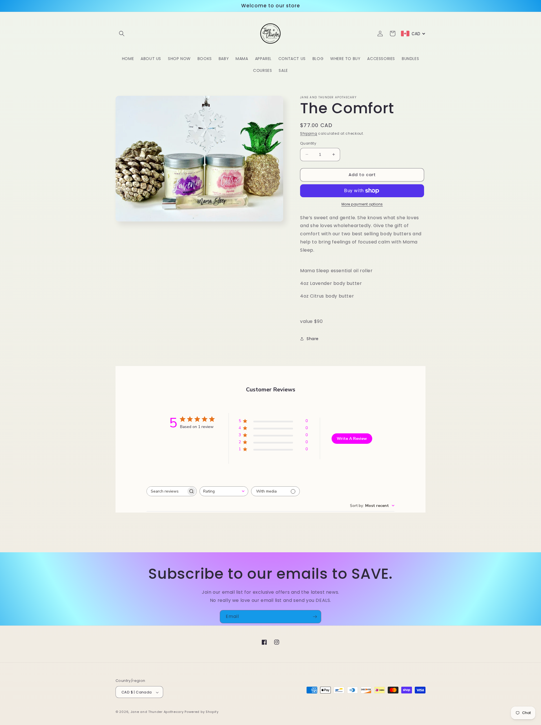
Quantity (308, 143)
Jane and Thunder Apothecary (157, 712)
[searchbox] (166, 491)
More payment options (362, 204)
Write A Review (352, 438)
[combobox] (223, 491)
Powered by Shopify (202, 712)
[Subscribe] (315, 616)
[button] (122, 33)
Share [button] (313, 339)
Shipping (308, 133)
